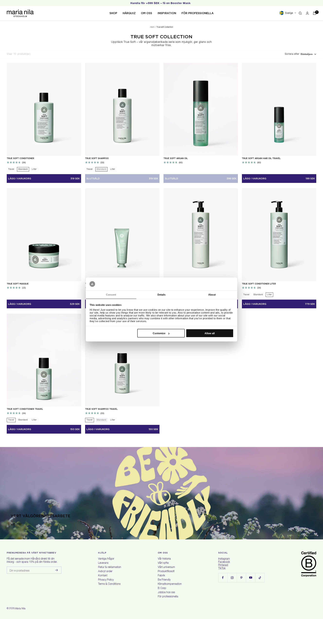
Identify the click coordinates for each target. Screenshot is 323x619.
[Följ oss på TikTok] (259, 577)
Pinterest (223, 565)
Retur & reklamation (109, 567)
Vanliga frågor (106, 559)
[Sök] (300, 13)
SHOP (113, 13)
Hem (152, 27)
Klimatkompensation (170, 584)
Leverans (103, 563)
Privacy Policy (106, 580)
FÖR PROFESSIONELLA (198, 13)
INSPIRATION (166, 13)
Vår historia (164, 559)
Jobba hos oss (166, 592)
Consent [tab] (111, 294)
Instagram (224, 559)
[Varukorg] (314, 13)
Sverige (289, 13)
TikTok (222, 568)
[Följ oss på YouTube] (250, 577)
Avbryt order (105, 571)
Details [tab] (161, 294)
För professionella (168, 596)
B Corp (162, 588)
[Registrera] (56, 570)
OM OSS (146, 13)
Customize (159, 333)
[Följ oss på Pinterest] (241, 577)
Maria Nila (20, 609)
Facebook (224, 562)
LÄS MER (16, 524)
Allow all (210, 333)
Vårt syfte (163, 563)
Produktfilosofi (166, 571)
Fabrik (161, 575)
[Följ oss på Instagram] (232, 577)
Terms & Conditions (109, 584)
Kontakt (102, 575)
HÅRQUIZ (129, 13)
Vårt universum (166, 567)
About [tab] (212, 294)
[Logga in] (307, 13)
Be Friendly (164, 580)
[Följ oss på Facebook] (222, 577)
